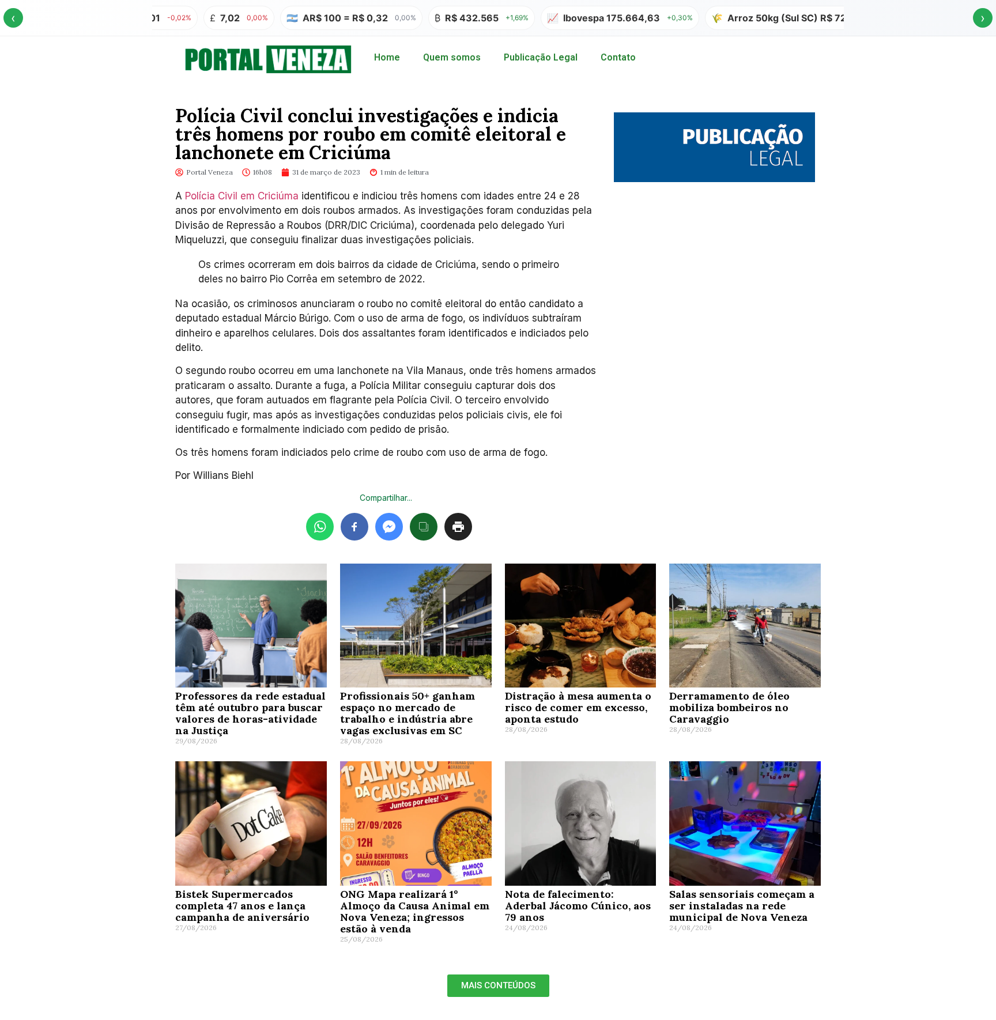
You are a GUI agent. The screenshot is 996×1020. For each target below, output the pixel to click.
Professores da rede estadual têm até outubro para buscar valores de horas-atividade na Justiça (250, 713)
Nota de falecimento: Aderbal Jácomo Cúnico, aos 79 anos (578, 905)
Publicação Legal (541, 57)
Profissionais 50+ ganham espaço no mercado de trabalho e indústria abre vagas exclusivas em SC (407, 713)
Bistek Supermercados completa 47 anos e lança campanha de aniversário (242, 905)
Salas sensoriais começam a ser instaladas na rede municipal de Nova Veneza (741, 905)
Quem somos (452, 57)
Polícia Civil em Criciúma (242, 196)
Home (387, 57)
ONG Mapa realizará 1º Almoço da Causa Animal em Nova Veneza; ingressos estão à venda (414, 911)
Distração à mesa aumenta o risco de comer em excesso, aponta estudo (578, 707)
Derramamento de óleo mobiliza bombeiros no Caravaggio (729, 707)
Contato (618, 57)
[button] (498, 985)
